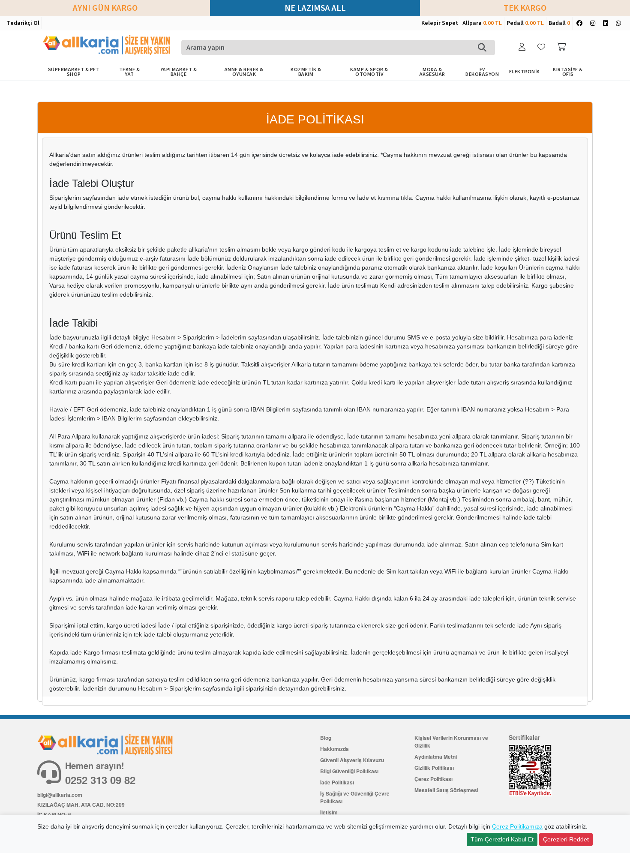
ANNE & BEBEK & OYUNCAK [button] (244, 72)
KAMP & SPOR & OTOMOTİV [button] (369, 72)
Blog (325, 738)
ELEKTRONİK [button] (524, 71)
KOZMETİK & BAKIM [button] (306, 72)
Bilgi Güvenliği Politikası (349, 771)
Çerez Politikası (433, 779)
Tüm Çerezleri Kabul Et (502, 839)
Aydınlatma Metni (435, 756)
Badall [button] (559, 23)
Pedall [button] (525, 23)
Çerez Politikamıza (517, 826)
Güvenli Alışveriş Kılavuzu (352, 760)
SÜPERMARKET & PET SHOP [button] (74, 72)
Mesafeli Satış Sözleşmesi (446, 790)
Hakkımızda (334, 749)
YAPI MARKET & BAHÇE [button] (178, 72)
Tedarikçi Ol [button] (23, 23)
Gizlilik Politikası (434, 768)
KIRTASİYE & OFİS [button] (568, 72)
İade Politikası (337, 782)
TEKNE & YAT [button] (129, 72)
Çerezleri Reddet (566, 839)
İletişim (329, 812)
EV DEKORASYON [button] (482, 72)
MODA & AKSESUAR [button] (432, 72)
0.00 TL (492, 23)
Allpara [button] (482, 23)
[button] (523, 47)
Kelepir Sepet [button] (439, 23)
